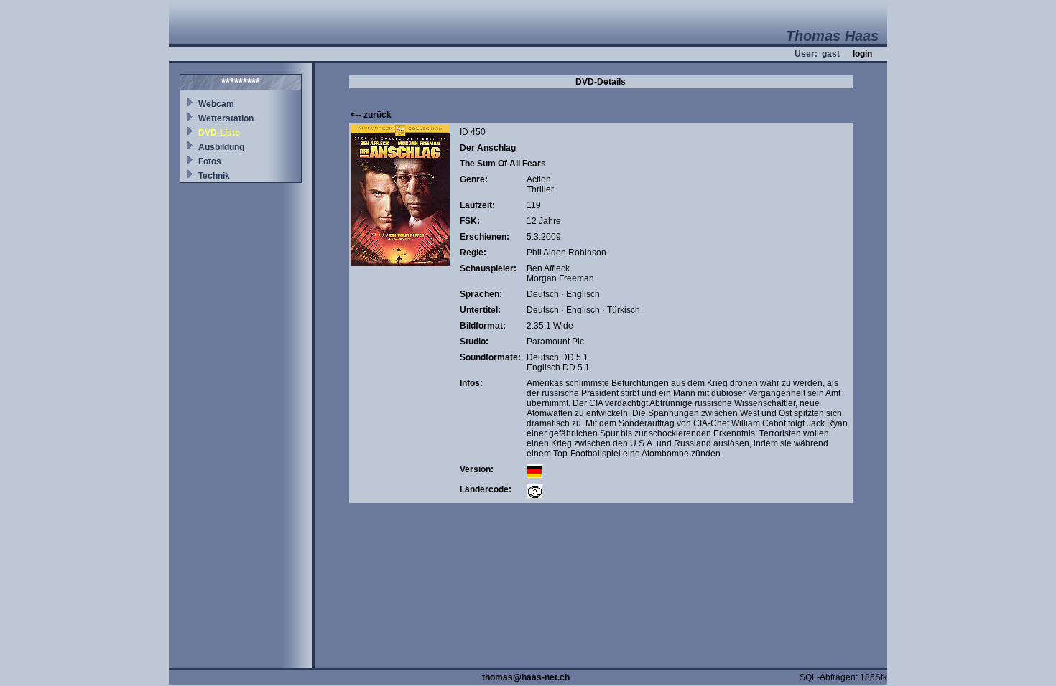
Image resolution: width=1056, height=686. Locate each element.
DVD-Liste (219, 133)
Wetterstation (226, 118)
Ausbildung (221, 147)
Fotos (209, 161)
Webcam (216, 104)
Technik (214, 176)
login (862, 54)
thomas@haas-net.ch (526, 677)
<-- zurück (371, 115)
